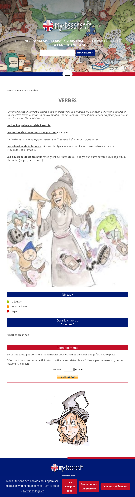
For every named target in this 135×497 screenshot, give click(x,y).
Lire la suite (51, 485)
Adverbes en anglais (18, 334)
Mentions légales (33, 491)
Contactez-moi (67, 475)
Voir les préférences (115, 486)
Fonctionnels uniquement (89, 486)
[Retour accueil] (67, 464)
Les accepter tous (70, 486)
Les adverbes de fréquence (24, 146)
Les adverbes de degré (21, 156)
